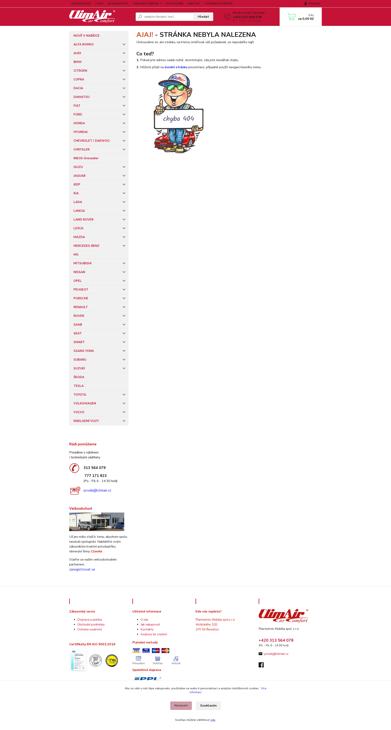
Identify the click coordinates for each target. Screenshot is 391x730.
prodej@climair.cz (97, 490)
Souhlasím (208, 705)
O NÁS (99, 3)
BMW (78, 62)
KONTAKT (194, 3)
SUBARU (80, 360)
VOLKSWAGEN (85, 403)
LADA (78, 202)
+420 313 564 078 (247, 17)
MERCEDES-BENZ (86, 246)
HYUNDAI (81, 132)
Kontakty (147, 629)
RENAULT (81, 307)
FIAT (77, 106)
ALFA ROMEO (84, 44)
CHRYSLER (82, 149)
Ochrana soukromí (89, 629)
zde (213, 720)
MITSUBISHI (82, 263)
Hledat (203, 16)
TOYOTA (80, 395)
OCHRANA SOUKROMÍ (218, 3)
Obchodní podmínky (91, 624)
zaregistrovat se (82, 569)
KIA (76, 193)
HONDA (79, 123)
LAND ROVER (83, 219)
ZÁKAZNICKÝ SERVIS (145, 3)
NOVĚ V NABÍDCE (87, 36)
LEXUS (78, 228)
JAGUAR (80, 176)
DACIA (78, 88)
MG (76, 254)
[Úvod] (100, 16)
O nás (144, 620)
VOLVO (79, 412)
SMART (79, 342)
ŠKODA (79, 377)
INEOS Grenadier (86, 158)
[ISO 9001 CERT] (95, 660)
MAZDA (79, 237)
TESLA (79, 386)
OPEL (78, 281)
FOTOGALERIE (174, 3)
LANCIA (79, 211)
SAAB (78, 325)
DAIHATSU (82, 97)
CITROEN (80, 71)
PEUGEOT (81, 290)
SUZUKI (79, 368)
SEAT (78, 333)
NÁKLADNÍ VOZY (86, 421)
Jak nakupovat (150, 624)
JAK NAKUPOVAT (118, 3)
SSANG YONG (84, 351)
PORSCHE (81, 298)
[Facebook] (263, 666)
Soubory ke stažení (154, 634)
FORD (78, 114)
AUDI (77, 53)
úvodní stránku (176, 67)
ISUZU (78, 167)
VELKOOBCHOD (81, 3)
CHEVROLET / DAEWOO (92, 141)
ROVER (79, 316)
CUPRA (79, 79)
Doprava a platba (89, 620)
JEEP (77, 184)
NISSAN (79, 272)
